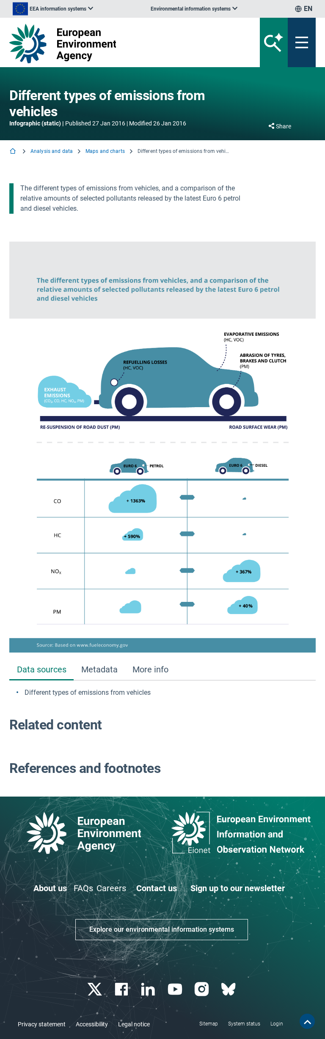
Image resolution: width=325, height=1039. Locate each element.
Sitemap (208, 1024)
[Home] (13, 151)
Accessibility (92, 1024)
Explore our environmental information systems (161, 929)
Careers (111, 888)
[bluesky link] (229, 989)
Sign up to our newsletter (237, 888)
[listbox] (52, 9)
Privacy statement (42, 1024)
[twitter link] (95, 989)
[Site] (109, 43)
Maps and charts (105, 151)
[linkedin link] (149, 989)
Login (276, 1024)
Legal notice (134, 1024)
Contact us (156, 888)
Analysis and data (51, 151)
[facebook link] (122, 989)
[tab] (41, 670)
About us (50, 888)
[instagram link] (202, 989)
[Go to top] (307, 1021)
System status (244, 1024)
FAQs (83, 888)
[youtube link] (176, 989)
